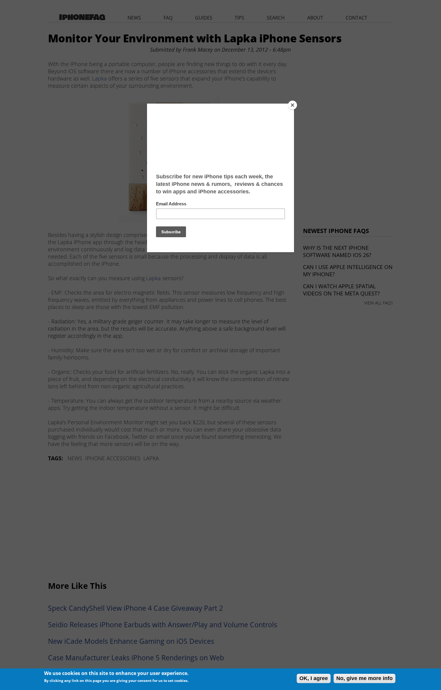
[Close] (292, 105)
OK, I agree (313, 678)
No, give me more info (364, 678)
